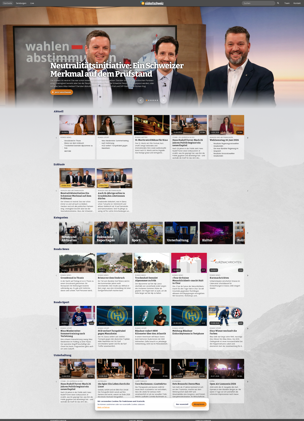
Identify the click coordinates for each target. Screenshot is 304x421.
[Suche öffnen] (278, 3)
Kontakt (297, 3)
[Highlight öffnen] (152, 57)
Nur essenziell (182, 404)
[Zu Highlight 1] (146, 100)
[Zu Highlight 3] (151, 100)
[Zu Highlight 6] (157, 100)
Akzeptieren (199, 404)
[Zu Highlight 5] (155, 100)
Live (32, 3)
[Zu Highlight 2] (148, 100)
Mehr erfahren (103, 407)
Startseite (7, 3)
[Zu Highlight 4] (153, 100)
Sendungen (21, 3)
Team (287, 3)
